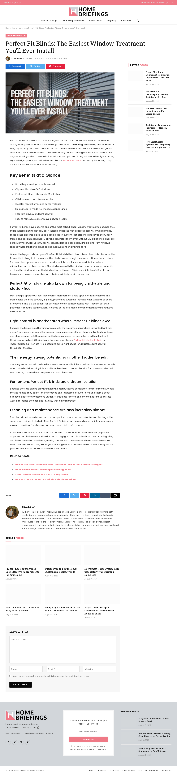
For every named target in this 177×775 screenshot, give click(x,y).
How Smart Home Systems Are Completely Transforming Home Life (101, 571)
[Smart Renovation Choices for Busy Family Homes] (23, 594)
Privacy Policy (89, 749)
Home (8, 28)
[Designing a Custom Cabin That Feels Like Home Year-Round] (63, 594)
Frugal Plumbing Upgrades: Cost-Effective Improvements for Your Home (22, 571)
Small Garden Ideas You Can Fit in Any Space (41, 474)
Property (111, 20)
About (92, 770)
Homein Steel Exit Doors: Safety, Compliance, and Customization (154, 735)
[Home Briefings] (88, 11)
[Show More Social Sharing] (68, 66)
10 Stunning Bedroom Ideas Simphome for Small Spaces (152, 749)
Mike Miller (18, 58)
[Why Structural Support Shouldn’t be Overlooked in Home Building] (102, 594)
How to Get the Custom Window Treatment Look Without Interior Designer (58, 464)
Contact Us (114, 770)
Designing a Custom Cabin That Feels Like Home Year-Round (63, 609)
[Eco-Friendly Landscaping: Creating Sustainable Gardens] (135, 95)
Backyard (126, 20)
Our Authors (166, 770)
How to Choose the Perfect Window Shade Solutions (45, 479)
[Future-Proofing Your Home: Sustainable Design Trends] (63, 555)
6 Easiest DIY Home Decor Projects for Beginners (43, 469)
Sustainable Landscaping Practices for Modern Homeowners (158, 128)
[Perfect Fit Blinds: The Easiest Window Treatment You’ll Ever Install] (60, 132)
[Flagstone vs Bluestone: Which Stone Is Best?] (128, 722)
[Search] (137, 20)
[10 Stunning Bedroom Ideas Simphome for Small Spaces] (128, 752)
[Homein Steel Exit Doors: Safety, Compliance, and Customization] (128, 737)
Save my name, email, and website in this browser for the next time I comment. (51, 676)
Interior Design (49, 20)
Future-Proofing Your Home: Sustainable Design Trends (61, 570)
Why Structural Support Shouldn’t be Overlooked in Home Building (99, 610)
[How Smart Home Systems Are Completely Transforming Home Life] (102, 555)
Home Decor (95, 20)
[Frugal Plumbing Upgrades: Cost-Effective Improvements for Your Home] (23, 555)
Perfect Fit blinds (72, 160)
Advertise (102, 770)
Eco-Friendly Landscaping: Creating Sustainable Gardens (157, 94)
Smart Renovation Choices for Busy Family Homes (23, 609)
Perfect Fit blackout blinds (87, 340)
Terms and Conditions (148, 770)
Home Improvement (73, 20)
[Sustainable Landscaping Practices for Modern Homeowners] (135, 128)
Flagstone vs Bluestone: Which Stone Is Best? (153, 720)
